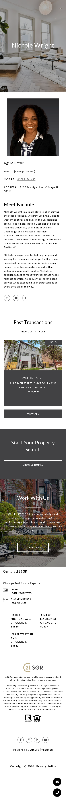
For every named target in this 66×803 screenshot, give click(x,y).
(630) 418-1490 (26, 179)
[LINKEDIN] (37, 740)
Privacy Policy (46, 766)
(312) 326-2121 (18, 602)
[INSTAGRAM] (7, 298)
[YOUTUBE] (16, 298)
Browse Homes (33, 464)
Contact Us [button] (33, 547)
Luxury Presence (41, 749)
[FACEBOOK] (25, 298)
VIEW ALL (33, 414)
